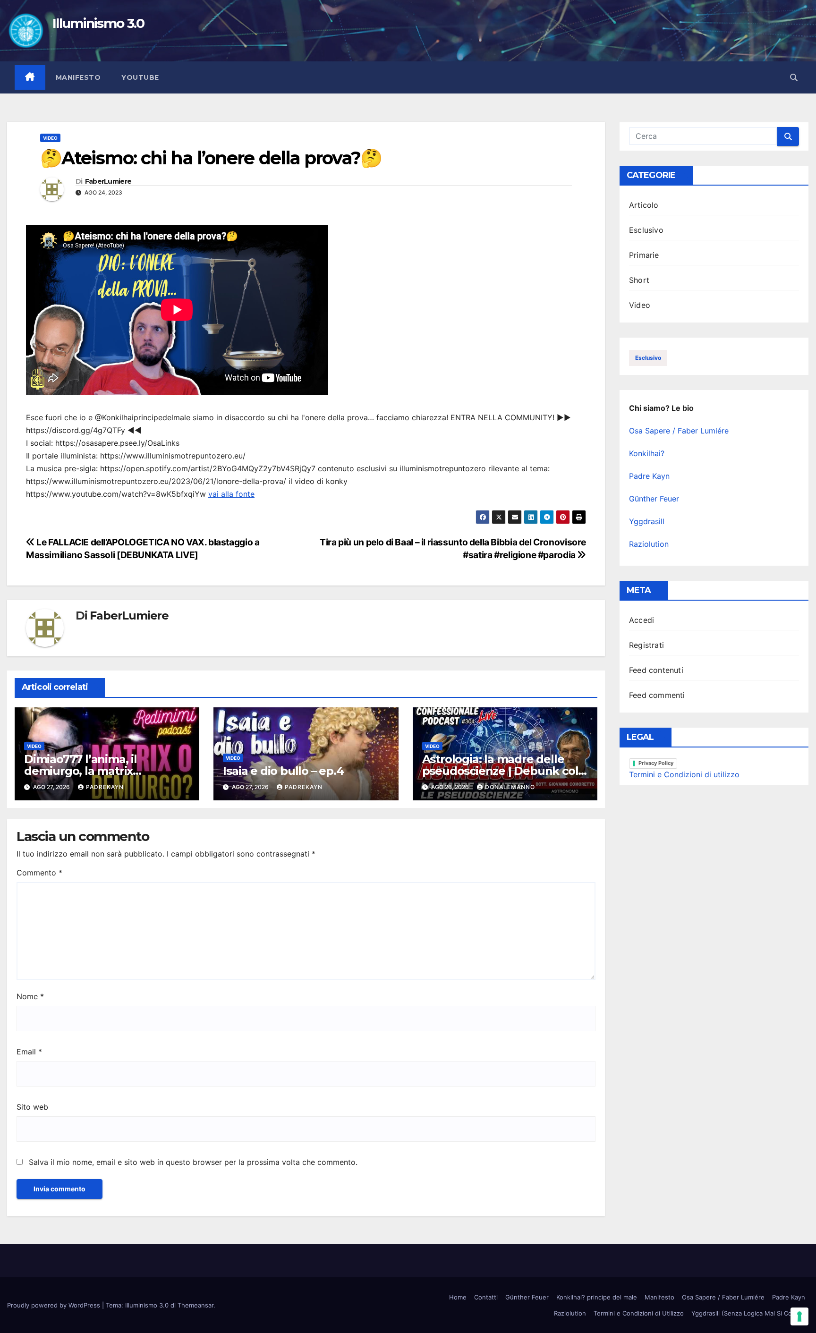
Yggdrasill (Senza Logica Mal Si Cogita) (748, 1313)
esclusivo (648, 357)
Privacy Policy (655, 763)
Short (639, 280)
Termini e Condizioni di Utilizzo (639, 1313)
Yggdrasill (646, 521)
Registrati (646, 645)
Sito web (32, 1107)
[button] (794, 77)
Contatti (486, 1297)
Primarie (644, 255)
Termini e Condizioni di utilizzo (684, 774)
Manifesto (78, 77)
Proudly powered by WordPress (54, 1305)
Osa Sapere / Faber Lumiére (679, 430)
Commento (39, 872)
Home (458, 1297)
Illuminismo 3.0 (98, 23)
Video (50, 138)
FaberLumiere (108, 182)
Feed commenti (657, 695)
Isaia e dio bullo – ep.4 (283, 771)
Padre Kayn (649, 476)
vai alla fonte (231, 494)
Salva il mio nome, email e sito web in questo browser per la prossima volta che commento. (193, 1162)
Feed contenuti (656, 670)
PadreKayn (105, 786)
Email (29, 1051)
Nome (30, 996)
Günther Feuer (654, 498)
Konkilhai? (646, 453)
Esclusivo (646, 230)
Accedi (641, 620)
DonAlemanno (510, 786)
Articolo (644, 205)
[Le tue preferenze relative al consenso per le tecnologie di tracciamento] (799, 1316)
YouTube (140, 77)
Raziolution (649, 544)
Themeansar (195, 1305)
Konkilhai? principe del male (596, 1297)
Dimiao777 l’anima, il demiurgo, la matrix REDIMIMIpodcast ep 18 (89, 771)
